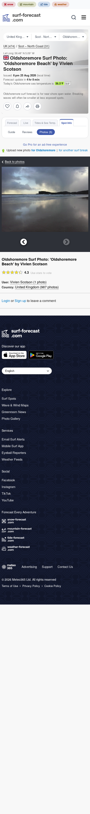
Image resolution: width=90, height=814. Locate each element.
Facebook (8, 480)
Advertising (29, 566)
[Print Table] (37, 106)
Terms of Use (10, 586)
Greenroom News (14, 412)
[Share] (27, 106)
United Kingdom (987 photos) (37, 287)
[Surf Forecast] (22, 17)
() (28, 282)
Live (25, 123)
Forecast (12, 123)
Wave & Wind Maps (15, 405)
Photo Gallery (11, 418)
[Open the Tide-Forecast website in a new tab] (44, 4)
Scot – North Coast (33, 46)
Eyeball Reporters (14, 452)
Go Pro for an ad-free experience (45, 144)
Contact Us (65, 566)
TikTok (6, 493)
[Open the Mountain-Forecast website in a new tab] (26, 4)
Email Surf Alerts (13, 439)
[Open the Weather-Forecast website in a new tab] (60, 4)
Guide (11, 132)
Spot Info (66, 123)
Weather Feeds (12, 459)
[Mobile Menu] (83, 17)
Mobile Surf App (12, 446)
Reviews (27, 132)
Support (47, 566)
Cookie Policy (52, 586)
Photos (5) (46, 132)
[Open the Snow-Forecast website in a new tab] (9, 4)
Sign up (20, 300)
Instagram (8, 486)
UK (9, 46)
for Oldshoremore (43, 150)
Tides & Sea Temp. (45, 123)
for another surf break (73, 150)
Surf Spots (9, 398)
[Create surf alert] (17, 106)
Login (6, 300)
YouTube (8, 500)
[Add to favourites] (7, 106)
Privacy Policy (31, 586)
